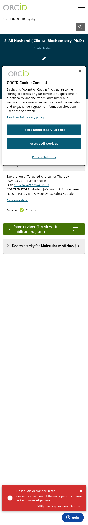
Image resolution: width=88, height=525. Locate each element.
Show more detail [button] (17, 200)
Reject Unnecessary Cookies (44, 130)
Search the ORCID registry (19, 19)
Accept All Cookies (44, 144)
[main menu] (81, 7)
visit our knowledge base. (33, 500)
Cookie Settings (44, 157)
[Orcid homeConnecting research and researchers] (15, 7)
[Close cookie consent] (80, 71)
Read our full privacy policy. (26, 117)
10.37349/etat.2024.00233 (31, 185)
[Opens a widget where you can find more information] (72, 518)
